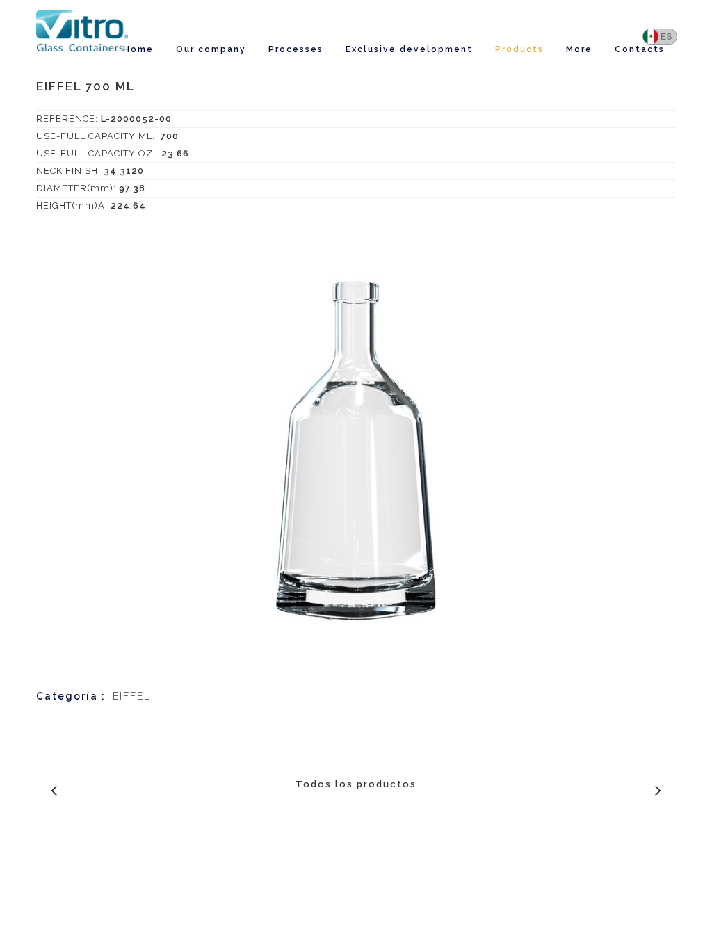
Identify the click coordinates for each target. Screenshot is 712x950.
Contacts (640, 49)
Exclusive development (409, 49)
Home (138, 49)
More (579, 49)
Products (519, 49)
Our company (211, 49)
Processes (295, 49)
